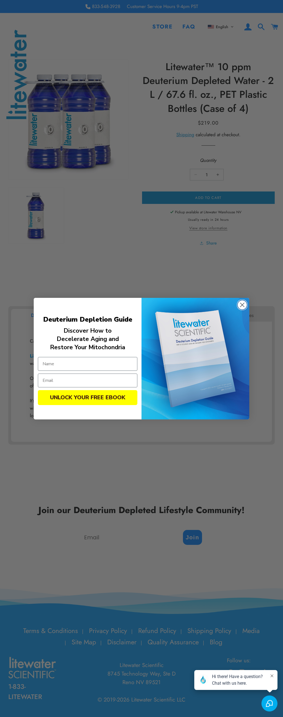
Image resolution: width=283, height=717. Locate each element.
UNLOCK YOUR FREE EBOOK (87, 397)
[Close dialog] (242, 305)
